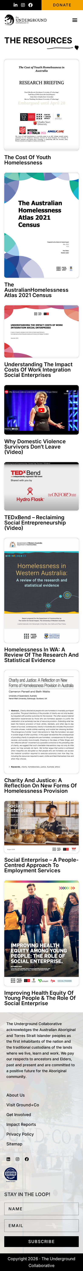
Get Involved (18, 1114)
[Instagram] (23, 5)
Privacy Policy (20, 1134)
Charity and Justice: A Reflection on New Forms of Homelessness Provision (40, 785)
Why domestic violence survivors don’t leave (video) (35, 446)
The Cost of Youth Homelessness (27, 160)
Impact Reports (21, 1124)
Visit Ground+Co (22, 1104)
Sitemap (14, 1143)
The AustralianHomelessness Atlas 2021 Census (36, 289)
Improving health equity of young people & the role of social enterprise (40, 998)
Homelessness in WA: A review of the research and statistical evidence (41, 654)
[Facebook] (30, 5)
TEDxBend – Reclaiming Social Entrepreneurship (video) (35, 522)
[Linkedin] (8, 1159)
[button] (75, 20)
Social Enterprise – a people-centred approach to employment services (41, 865)
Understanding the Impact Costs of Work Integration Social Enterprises (38, 369)
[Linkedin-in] (15, 5)
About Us (15, 1095)
